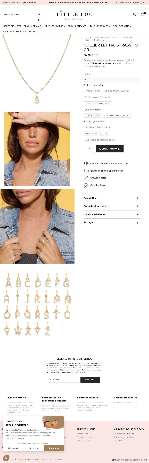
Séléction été (12, 26)
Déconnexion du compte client (131, 459)
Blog (32, 31)
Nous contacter (84, 440)
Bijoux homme (54, 26)
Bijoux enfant (77, 26)
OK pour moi (54, 448)
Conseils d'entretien (86, 437)
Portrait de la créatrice (124, 437)
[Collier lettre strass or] (37, 71)
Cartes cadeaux (13, 31)
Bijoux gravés (99, 26)
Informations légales (79, 372)
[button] (6, 458)
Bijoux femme (32, 26)
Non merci (13, 448)
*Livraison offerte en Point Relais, (20, 403)
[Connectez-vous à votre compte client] (134, 15)
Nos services (30, 2)
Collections (121, 26)
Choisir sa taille (84, 434)
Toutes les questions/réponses (124, 403)
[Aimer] (136, 46)
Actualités (118, 440)
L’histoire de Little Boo (124, 434)
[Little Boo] (74, 14)
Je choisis (33, 448)
